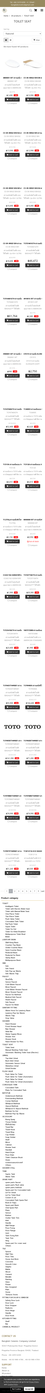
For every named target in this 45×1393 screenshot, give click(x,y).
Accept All (29, 1389)
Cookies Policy (13, 1384)
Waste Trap (10, 1015)
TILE (4, 1248)
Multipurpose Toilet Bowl (15, 934)
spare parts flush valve (14, 1185)
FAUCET (5, 976)
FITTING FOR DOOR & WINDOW (15, 1297)
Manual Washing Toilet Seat (16, 1050)
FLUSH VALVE (7, 1071)
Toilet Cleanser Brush (14, 1157)
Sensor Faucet (11, 982)
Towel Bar (9, 1127)
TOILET (5, 903)
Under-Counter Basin (13, 947)
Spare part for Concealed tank (18, 1190)
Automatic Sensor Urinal (15, 1063)
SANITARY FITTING (9, 1007)
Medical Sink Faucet (13, 997)
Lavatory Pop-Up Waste (15, 1013)
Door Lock (9, 1303)
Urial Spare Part (11, 1208)
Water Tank (10, 1176)
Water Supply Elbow (13, 1034)
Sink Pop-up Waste (13, 971)
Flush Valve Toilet (12, 919)
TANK (4, 1171)
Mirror (7, 1142)
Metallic (8, 1277)
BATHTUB (6, 1093)
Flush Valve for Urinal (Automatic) (19, 1082)
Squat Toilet (10, 926)
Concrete (9, 1261)
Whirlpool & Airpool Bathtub (16, 1108)
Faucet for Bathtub (13, 994)
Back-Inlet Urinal (12, 1061)
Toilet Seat (9, 1047)
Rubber (8, 1215)
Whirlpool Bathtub (12, 1103)
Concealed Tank (12, 1087)
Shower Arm (10, 1036)
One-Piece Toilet (12, 914)
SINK (4, 963)
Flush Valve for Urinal (13, 1079)
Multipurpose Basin (13, 960)
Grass (7, 1282)
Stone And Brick (12, 1259)
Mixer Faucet (10, 987)
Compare (13, 103)
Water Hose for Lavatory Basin (17, 1010)
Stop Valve (9, 1018)
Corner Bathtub (11, 1101)
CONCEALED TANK (9, 1084)
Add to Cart (13, 99)
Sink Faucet (10, 1002)
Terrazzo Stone (11, 1294)
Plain (7, 1289)
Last (42, 891)
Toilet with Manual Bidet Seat (17, 911)
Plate (7, 1210)
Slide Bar (8, 1031)
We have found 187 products (16, 46)
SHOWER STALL (8, 1168)
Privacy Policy (34, 1382)
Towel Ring (9, 1132)
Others (8, 1165)
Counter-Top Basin (13, 945)
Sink (7, 966)
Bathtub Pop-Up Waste (14, 1113)
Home (4, 1368)
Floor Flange (10, 1230)
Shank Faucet (10, 999)
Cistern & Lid (10, 1197)
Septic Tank (10, 1174)
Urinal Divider (10, 1068)
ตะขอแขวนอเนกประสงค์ (14, 1162)
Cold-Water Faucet (13, 984)
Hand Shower (10, 1024)
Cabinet (8, 1145)
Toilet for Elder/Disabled (15, 931)
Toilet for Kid (10, 929)
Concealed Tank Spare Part (16, 1200)
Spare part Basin (12, 1205)
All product (6, 1373)
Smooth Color (11, 1264)
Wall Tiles (9, 1254)
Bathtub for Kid (11, 1111)
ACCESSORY (7, 1116)
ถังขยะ (7, 1160)
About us (5, 1370)
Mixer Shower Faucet (13, 992)
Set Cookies (16, 1389)
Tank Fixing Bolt (11, 1235)
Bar (6, 1324)
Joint (7, 1233)
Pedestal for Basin (12, 955)
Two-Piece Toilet (12, 916)
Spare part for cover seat (15, 1243)
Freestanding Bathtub (14, 1098)
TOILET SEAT (7, 1044)
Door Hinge (10, 1310)
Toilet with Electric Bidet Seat (17, 909)
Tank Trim (9, 1238)
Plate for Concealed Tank (15, 1090)
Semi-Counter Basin (13, 950)
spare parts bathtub (13, 1187)
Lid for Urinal (10, 1192)
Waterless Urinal (11, 1066)
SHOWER (6, 1021)
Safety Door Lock (12, 1300)
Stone (7, 1292)
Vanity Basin (10, 957)
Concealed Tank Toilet (14, 921)
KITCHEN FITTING (9, 1318)
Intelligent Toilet (12, 906)
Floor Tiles (9, 1256)
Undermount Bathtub (14, 1096)
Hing (7, 1240)
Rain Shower (10, 1029)
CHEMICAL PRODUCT (11, 1327)
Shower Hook (10, 1039)
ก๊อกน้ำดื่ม (9, 979)
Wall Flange (10, 1225)
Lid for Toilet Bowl (12, 1195)
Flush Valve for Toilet (14, 1074)
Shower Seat (10, 1147)
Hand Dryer (10, 1152)
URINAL (5, 1055)
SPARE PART (7, 1179)
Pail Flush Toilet (11, 924)
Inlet (7, 1220)
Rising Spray (10, 1119)
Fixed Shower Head (13, 1026)
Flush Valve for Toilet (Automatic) (19, 1077)
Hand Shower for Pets (14, 1041)
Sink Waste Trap (12, 973)
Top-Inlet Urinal (11, 1058)
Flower (8, 1284)
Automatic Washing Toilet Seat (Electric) (21, 1052)
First (2, 891)
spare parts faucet (13, 1182)
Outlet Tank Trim (12, 1218)
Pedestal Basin (11, 952)
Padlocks (9, 1308)
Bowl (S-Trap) (10, 1202)
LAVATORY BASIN (9, 939)
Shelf (7, 1139)
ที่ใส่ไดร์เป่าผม (10, 1124)
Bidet (7, 936)
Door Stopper (11, 1305)
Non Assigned (11, 1287)
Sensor (8, 1213)
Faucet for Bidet (12, 1004)
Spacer (8, 1251)
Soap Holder (10, 1137)
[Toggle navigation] (42, 10)
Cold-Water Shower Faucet (16, 989)
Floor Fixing (10, 1228)
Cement (8, 1274)
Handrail (8, 1150)
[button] (29, 10)
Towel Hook (10, 1129)
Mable (7, 1269)
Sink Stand (9, 968)
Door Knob (9, 1315)
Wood (7, 1272)
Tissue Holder (11, 1122)
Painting (8, 1279)
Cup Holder (10, 1134)
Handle (8, 1223)
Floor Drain (9, 1155)
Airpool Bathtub (11, 1106)
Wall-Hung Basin (11, 942)
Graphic (8, 1266)
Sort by (7, 29)
